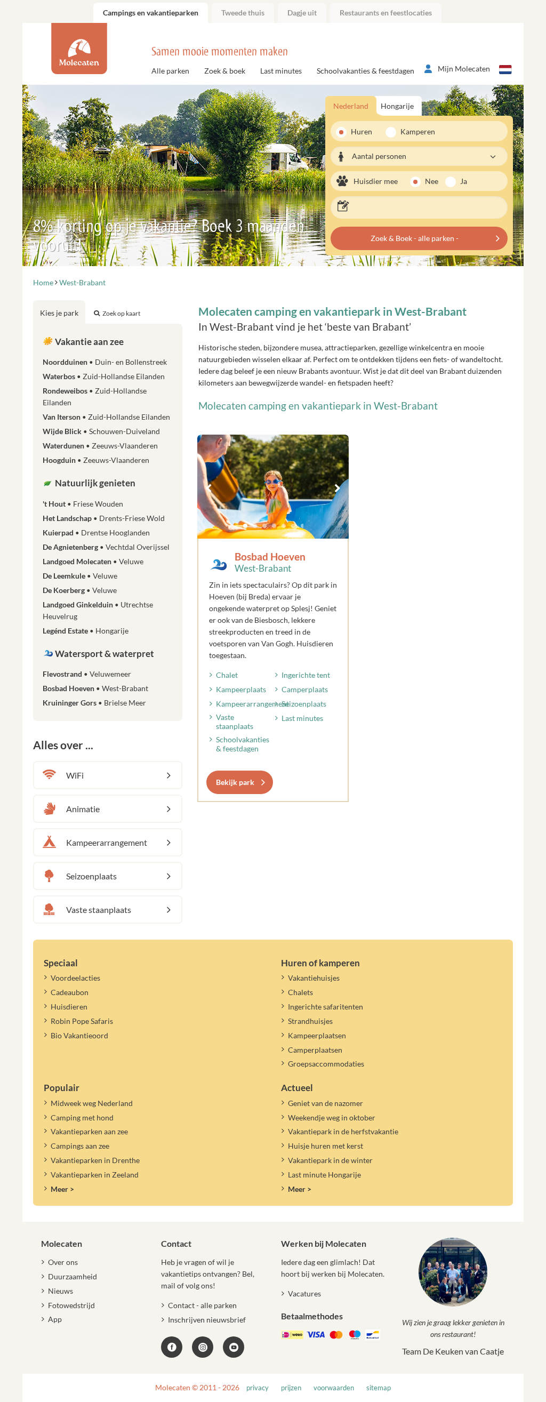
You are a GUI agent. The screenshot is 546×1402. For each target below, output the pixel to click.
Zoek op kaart (121, 313)
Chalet (227, 674)
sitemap (378, 1388)
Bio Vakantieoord (79, 1035)
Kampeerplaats (241, 689)
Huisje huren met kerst (325, 1145)
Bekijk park (235, 782)
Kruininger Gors (94, 702)
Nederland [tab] (350, 105)
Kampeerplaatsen (317, 1035)
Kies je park (59, 312)
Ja (463, 181)
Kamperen (414, 131)
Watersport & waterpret (103, 653)
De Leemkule (80, 575)
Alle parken (170, 70)
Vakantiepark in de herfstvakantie (343, 1131)
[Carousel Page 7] (303, 526)
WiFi (75, 775)
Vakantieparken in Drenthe (95, 1160)
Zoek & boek (224, 70)
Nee (431, 181)
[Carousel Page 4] (274, 526)
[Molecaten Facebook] (171, 1347)
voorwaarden (334, 1388)
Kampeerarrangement (252, 703)
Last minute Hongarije (324, 1174)
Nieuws (60, 1290)
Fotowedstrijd (71, 1305)
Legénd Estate (86, 630)
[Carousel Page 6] (293, 526)
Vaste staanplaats (234, 721)
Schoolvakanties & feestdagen (365, 70)
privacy (257, 1388)
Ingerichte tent (306, 674)
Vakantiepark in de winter (330, 1160)
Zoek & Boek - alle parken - (415, 238)
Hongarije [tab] (397, 105)
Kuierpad (96, 532)
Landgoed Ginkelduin (98, 610)
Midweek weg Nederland (92, 1103)
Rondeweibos (95, 396)
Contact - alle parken (202, 1305)
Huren (361, 131)
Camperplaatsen (315, 1049)
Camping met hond (82, 1117)
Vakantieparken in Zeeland (95, 1174)
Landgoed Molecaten (93, 561)
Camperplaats (305, 689)
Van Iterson (106, 416)
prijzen (291, 1388)
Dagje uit (302, 12)
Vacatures (304, 1293)
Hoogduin (96, 459)
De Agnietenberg (106, 546)
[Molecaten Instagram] (202, 1347)
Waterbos (104, 376)
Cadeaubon (70, 992)
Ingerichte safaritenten (325, 1006)
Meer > (62, 1188)
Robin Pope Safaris (82, 1021)
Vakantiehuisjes (314, 977)
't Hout (83, 503)
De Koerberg (80, 590)
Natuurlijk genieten (94, 482)
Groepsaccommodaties (326, 1063)
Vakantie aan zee (88, 341)
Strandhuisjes (310, 1021)
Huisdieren (69, 1006)
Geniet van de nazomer (325, 1103)
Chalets (300, 992)
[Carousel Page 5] (284, 526)
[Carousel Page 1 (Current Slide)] (245, 526)
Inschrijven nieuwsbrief (207, 1319)
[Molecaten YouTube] (233, 1347)
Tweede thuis (242, 12)
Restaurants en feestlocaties (386, 12)
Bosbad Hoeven (270, 556)
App (55, 1319)
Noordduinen (105, 361)
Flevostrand (87, 673)
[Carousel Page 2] (255, 526)
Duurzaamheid (72, 1276)
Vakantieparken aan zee (89, 1131)
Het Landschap (104, 518)
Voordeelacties (75, 977)
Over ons (63, 1262)
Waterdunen (100, 445)
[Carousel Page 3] (264, 526)
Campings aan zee (80, 1145)
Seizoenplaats (304, 703)
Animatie (83, 809)
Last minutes (281, 70)
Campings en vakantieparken (150, 12)
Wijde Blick (101, 431)
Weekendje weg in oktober (331, 1117)
